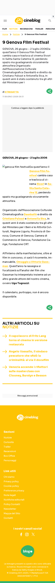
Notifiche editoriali (14, 499)
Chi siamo (9, 477)
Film (4, 29)
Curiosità (9, 442)
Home (5, 34)
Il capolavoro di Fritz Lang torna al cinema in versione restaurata (28, 340)
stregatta (12, 92)
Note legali (10, 495)
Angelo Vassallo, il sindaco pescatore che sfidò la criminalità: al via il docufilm (29, 356)
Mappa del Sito (12, 513)
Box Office (9, 456)
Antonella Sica (36, 218)
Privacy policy (11, 481)
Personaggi (10, 460)
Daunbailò (30, 214)
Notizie (13, 29)
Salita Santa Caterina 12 (40, 188)
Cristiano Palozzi (13, 218)
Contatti (8, 518)
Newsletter (10, 508)
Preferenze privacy (14, 490)
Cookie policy (11, 486)
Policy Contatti (12, 504)
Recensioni (26, 29)
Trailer (39, 29)
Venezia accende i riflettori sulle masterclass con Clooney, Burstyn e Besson (28, 371)
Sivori (40, 184)
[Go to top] (48, 573)
